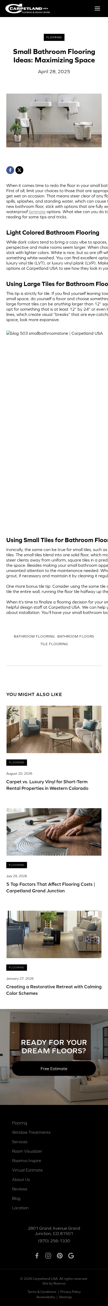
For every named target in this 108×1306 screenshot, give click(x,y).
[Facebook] (37, 1256)
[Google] (71, 1256)
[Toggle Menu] (97, 8)
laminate (37, 211)
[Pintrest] (60, 1256)
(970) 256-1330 (54, 1240)
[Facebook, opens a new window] (10, 170)
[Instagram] (48, 1256)
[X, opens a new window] (19, 170)
